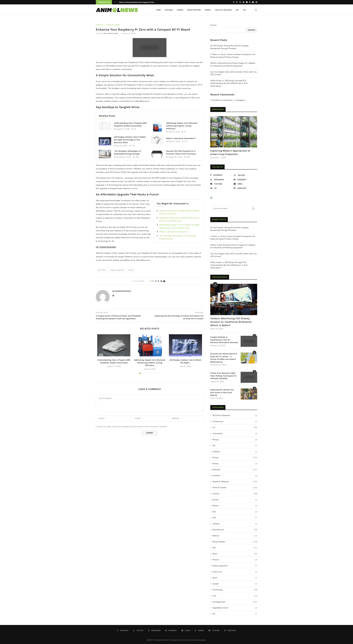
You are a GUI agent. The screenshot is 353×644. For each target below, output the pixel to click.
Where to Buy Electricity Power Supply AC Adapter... (138, 2)
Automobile (234, 433)
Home (158, 10)
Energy (208, 10)
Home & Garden (117, 270)
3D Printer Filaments (234, 415)
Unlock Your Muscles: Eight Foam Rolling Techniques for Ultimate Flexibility (223, 376)
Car (234, 445)
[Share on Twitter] (158, 281)
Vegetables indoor (234, 607)
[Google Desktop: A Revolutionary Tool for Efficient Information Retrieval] (249, 341)
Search (213, 25)
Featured (169, 10)
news (131, 270)
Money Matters (194, 10)
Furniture (234, 475)
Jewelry (234, 499)
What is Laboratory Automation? (181, 138)
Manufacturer (234, 529)
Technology (234, 589)
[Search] (255, 9)
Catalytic (234, 451)
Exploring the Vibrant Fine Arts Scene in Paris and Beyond (222, 392)
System (234, 583)
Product (234, 559)
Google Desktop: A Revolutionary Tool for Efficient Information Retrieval (224, 340)
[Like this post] (153, 281)
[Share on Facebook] (155, 281)
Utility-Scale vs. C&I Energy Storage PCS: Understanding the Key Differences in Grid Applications (228, 83)
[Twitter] (237, 2)
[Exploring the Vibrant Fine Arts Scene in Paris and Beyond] (249, 394)
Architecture (234, 421)
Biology (234, 439)
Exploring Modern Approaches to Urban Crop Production (230, 152)
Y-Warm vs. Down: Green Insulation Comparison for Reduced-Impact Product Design (232, 55)
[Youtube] (253, 2)
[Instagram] (240, 2)
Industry (234, 493)
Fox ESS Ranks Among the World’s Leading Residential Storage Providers (229, 47)
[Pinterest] (243, 2)
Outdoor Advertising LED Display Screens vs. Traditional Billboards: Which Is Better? (231, 322)
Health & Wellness (223, 10)
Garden (180, 10)
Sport (234, 577)
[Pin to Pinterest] (161, 281)
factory (234, 463)
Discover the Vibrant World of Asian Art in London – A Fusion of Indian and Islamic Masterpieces (223, 358)
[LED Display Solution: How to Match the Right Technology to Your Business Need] (105, 141)
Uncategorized (234, 602)
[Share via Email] (164, 281)
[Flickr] (247, 2)
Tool (234, 595)
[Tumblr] (249, 2)
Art (244, 10)
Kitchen (234, 505)
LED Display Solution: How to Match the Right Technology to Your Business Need (130, 140)
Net (237, 10)
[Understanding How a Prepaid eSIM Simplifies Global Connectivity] (105, 126)
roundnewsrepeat (111, 33)
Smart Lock (234, 571)
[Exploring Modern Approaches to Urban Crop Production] (233, 131)
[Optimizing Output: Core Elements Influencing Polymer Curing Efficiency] (157, 127)
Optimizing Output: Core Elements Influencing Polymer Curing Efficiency (181, 126)
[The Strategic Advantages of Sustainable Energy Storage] (105, 154)
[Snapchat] (256, 2)
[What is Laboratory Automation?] (157, 140)
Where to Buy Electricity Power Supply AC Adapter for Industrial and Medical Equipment (232, 64)
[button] (114, 2)
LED (234, 511)
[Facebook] (233, 2)
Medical (234, 535)
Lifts (234, 517)
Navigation (240, 100)
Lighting (234, 523)
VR (234, 614)
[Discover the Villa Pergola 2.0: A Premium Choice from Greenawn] (157, 154)
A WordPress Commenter (221, 100)
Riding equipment (234, 565)
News (234, 553)
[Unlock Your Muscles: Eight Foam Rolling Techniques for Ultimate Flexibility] (249, 377)
